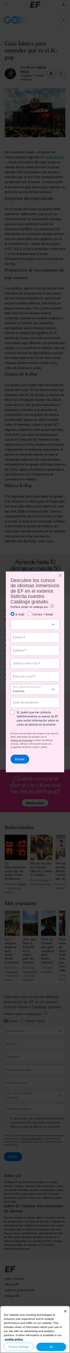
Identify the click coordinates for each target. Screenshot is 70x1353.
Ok (51, 1346)
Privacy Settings (19, 1346)
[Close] (65, 1311)
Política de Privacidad (21, 740)
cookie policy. (14, 1339)
